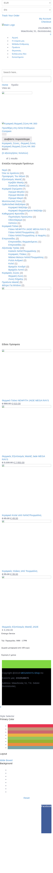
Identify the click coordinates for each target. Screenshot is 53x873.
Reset (27, 798)
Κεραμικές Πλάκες (17, 254)
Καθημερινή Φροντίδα (13, 213)
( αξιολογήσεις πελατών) (15, 153)
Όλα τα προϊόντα (10, 173)
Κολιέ (11, 263)
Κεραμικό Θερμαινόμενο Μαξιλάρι (25, 210)
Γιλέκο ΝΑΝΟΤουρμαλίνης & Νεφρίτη (27, 235)
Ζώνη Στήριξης (15, 279)
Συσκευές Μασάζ (17, 185)
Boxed (9, 760)
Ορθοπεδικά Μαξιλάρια (13, 204)
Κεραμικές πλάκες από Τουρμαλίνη (19, 571)
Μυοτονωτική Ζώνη (12, 201)
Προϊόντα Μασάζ (10, 282)
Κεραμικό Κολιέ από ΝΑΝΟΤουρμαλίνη (21, 515)
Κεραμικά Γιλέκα (10, 226)
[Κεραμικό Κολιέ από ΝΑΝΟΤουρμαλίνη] (26, 466)
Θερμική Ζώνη (28, 143)
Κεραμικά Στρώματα (12, 188)
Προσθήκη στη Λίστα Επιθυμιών (18, 128)
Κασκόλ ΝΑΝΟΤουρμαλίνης (22, 251)
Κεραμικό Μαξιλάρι (17, 207)
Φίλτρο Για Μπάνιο (11, 285)
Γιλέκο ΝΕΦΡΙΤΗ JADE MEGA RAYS (27, 229)
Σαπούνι (12, 223)
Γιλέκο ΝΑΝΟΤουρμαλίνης (21, 232)
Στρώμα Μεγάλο (16, 192)
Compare (6, 131)
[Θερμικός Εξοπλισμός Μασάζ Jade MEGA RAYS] (26, 407)
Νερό (4, 170)
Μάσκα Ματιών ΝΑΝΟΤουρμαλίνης (26, 257)
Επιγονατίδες (8, 238)
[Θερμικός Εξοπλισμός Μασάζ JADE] (26, 577)
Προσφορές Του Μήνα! (13, 176)
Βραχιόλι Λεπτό (16, 269)
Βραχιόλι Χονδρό (17, 266)
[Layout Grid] (12, 88)
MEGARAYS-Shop (30, 673)
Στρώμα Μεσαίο (16, 195)
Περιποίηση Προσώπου (20, 216)
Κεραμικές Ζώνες (10, 143)
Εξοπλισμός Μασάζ (12, 179)
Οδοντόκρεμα (15, 220)
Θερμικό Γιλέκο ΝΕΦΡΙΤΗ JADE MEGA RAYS (25, 400)
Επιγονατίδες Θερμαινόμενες (23, 241)
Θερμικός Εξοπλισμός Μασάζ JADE (20, 627)
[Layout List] (15, 88)
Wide (2, 760)
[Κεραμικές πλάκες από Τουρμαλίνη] (26, 521)
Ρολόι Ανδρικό (15, 260)
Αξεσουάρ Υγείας (10, 248)
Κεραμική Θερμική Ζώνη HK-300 (18, 146)
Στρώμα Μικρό (15, 198)
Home (5, 85)
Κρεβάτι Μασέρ (16, 182)
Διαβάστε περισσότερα (17, 139)
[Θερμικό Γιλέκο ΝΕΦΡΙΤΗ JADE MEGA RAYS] (26, 351)
